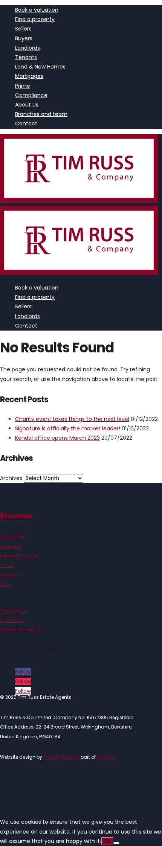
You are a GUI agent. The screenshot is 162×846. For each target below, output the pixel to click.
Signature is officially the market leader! (67, 428)
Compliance (31, 95)
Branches (16, 516)
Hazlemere (10, 546)
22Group (106, 757)
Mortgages (29, 76)
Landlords (27, 48)
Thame (7, 566)
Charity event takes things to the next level (72, 419)
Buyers (23, 38)
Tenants (26, 57)
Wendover (10, 575)
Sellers (23, 28)
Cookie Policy (12, 620)
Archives (11, 478)
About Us (26, 104)
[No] (116, 843)
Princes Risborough (19, 556)
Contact (26, 123)
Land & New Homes (40, 66)
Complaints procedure (22, 630)
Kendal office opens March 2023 (57, 438)
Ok (107, 841)
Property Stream (61, 757)
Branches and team (41, 114)
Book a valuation (36, 10)
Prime (22, 86)
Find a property (35, 19)
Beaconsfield (12, 537)
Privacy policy (13, 611)
